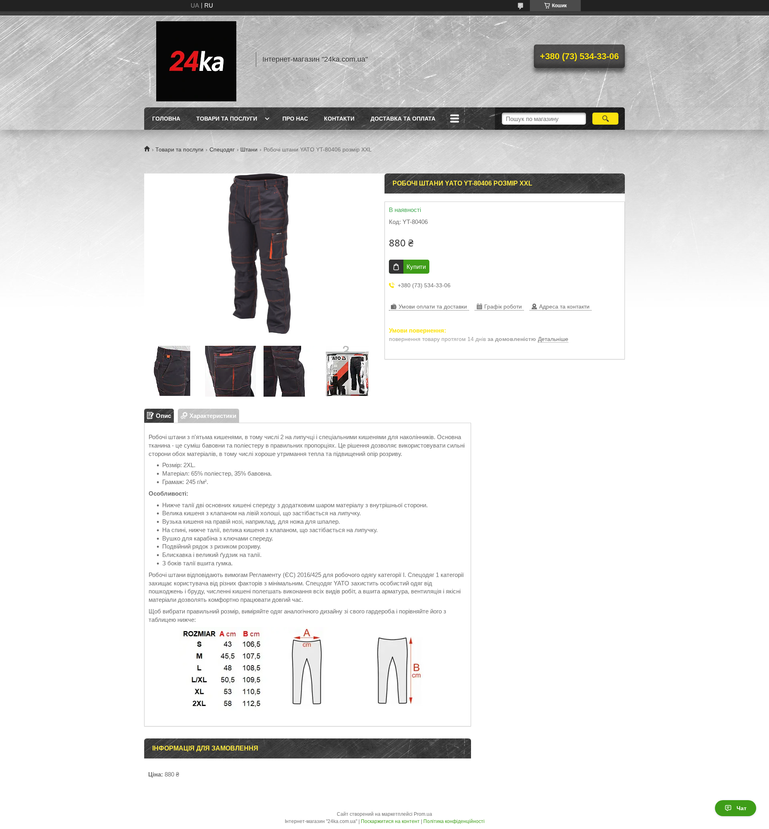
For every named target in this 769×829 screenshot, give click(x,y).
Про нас (295, 118)
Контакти (339, 118)
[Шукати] (605, 119)
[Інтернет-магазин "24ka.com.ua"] (196, 59)
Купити (416, 266)
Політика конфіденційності (454, 821)
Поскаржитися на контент (390, 821)
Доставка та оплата (402, 118)
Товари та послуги (226, 118)
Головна (166, 118)
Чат (742, 808)
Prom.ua (423, 814)
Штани (249, 149)
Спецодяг (222, 149)
